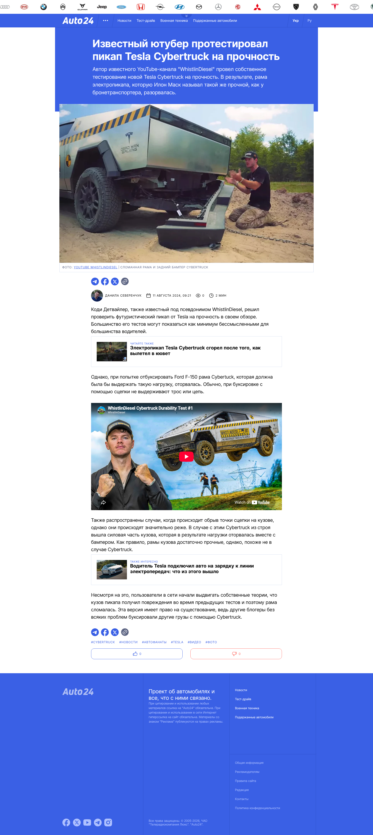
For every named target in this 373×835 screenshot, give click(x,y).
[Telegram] (98, 822)
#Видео (194, 642)
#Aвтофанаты (154, 642)
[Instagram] (108, 822)
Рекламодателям (247, 772)
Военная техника (174, 20)
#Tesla (177, 642)
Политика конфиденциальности (257, 808)
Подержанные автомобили (215, 20)
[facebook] (105, 281)
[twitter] (115, 281)
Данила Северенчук (123, 295)
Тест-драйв (146, 20)
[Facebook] (66, 822)
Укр (296, 20)
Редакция (242, 790)
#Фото (211, 642)
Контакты (241, 799)
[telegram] (95, 281)
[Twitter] (77, 822)
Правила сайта (245, 781)
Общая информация (249, 763)
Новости (124, 20)
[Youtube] (87, 822)
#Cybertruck (103, 642)
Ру (310, 20)
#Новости (128, 642)
